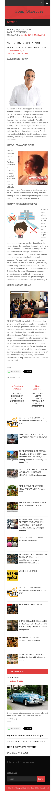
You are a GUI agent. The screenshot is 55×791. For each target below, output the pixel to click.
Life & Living (26, 788)
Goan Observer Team (19, 53)
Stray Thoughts (17, 788)
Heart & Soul (44, 788)
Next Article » (37, 387)
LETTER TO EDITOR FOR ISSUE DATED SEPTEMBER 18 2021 (17, 399)
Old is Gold (13, 677)
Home (10, 29)
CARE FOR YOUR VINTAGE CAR (26, 741)
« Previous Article (17, 387)
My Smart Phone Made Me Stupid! (25, 735)
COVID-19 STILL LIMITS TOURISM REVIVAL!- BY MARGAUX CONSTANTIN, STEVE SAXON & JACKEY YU (38, 402)
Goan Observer (29, 11)
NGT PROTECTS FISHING (22, 747)
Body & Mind (35, 788)
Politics (8, 788)
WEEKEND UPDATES (17, 34)
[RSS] (41, 3)
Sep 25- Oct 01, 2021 (16, 48)
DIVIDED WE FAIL (17, 752)
